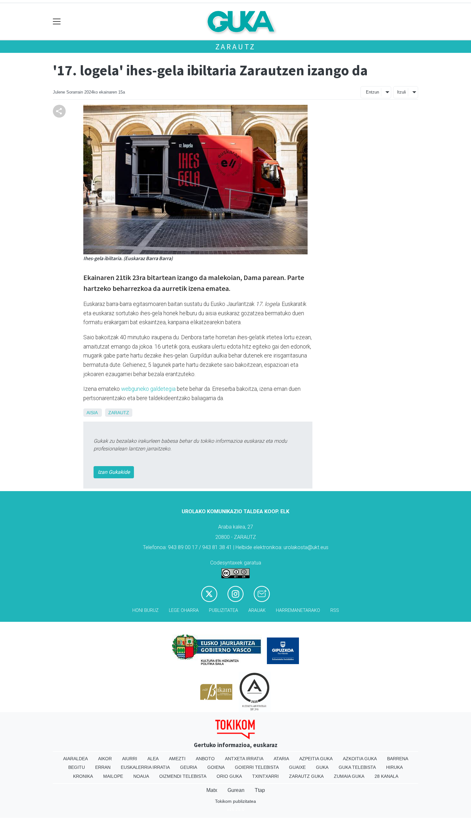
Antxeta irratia (244, 758)
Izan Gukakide (114, 472)
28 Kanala (386, 776)
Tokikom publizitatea (235, 801)
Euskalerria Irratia (145, 767)
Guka (322, 767)
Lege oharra (184, 610)
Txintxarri (265, 776)
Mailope (113, 776)
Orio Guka (229, 776)
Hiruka (394, 767)
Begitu (76, 767)
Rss (334, 610)
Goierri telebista (257, 767)
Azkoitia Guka (360, 758)
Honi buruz (145, 610)
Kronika (83, 776)
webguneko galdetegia (148, 389)
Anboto (205, 758)
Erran (103, 767)
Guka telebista (357, 767)
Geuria (188, 767)
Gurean (235, 790)
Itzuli (401, 92)
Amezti (177, 758)
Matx (211, 790)
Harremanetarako (298, 610)
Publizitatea (223, 610)
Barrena (397, 758)
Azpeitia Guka (316, 758)
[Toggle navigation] (57, 21)
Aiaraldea (75, 758)
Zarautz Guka (306, 776)
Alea (153, 758)
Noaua (141, 776)
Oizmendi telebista (182, 776)
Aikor (105, 758)
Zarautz (235, 47)
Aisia (92, 412)
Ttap (260, 790)
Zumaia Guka (349, 776)
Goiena (216, 767)
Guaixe (297, 767)
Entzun (372, 92)
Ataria (281, 758)
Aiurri (129, 758)
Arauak (257, 610)
